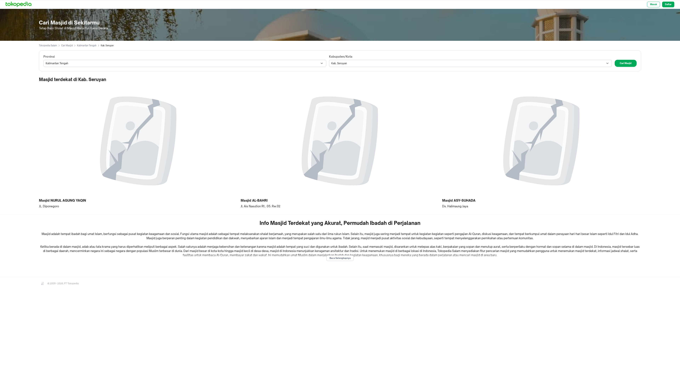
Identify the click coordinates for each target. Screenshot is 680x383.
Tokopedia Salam (48, 45)
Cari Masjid (67, 45)
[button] (138, 146)
